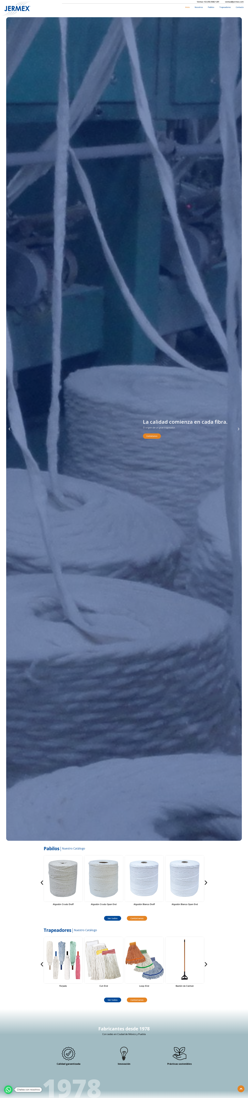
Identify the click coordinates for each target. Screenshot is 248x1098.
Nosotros (199, 7)
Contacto (240, 7)
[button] (9, 429)
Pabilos (211, 7)
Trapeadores (225, 7)
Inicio (187, 7)
